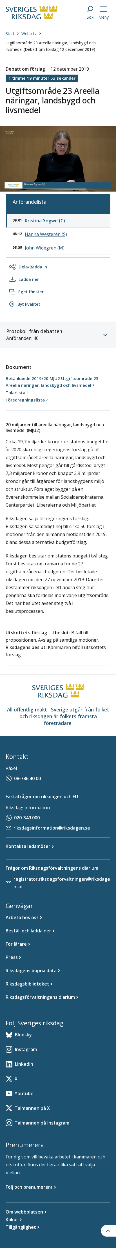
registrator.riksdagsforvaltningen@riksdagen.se (62, 883)
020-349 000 (27, 818)
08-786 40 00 (27, 778)
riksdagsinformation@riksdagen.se (52, 828)
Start (10, 33)
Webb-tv (29, 33)
